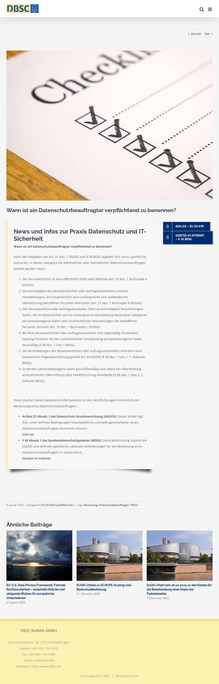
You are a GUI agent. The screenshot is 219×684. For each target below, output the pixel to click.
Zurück (196, 34)
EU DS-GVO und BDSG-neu (57, 505)
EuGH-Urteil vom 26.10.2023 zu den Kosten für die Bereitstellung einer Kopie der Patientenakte (179, 589)
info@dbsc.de (44, 660)
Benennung (91, 505)
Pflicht (134, 505)
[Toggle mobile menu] (210, 9)
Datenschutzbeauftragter (114, 505)
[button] (9, 567)
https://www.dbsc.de (46, 666)
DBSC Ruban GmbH (126, 676)
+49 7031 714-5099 (41, 654)
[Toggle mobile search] (202, 9)
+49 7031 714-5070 (44, 648)
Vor (207, 34)
